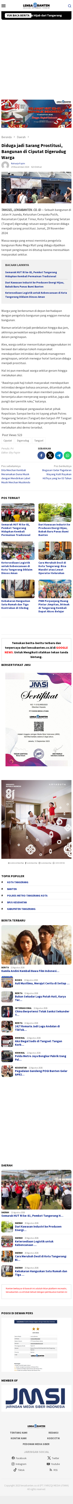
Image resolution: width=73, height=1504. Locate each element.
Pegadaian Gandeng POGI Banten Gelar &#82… (41, 1072)
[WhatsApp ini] (67, 455)
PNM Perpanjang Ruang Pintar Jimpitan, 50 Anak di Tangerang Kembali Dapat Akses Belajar (54, 606)
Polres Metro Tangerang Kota (27, 895)
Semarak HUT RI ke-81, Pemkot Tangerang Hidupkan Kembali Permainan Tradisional (15, 530)
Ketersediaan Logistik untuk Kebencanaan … (34, 1243)
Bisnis (18, 980)
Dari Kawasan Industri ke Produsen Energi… (38, 1228)
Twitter (55, 1458)
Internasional (23, 1008)
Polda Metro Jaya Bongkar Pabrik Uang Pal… (40, 1057)
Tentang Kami (18, 1432)
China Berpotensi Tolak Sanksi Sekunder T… (42, 1013)
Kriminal (20, 1038)
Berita (5, 967)
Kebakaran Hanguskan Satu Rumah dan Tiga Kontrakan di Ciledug (15, 604)
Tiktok (21, 1470)
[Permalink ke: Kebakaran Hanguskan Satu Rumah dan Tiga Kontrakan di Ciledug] (18, 589)
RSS (55, 1470)
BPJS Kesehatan (17, 902)
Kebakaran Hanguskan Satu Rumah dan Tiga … (41, 1273)
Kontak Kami (19, 1438)
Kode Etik (53, 1438)
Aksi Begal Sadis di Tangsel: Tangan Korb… (38, 1042)
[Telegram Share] (59, 455)
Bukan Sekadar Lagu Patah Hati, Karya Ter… (40, 998)
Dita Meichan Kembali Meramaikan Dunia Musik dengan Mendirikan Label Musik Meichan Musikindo (15, 474)
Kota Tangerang (17, 882)
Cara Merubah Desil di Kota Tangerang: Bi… (41, 1258)
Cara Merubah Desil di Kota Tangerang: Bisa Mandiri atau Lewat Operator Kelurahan (52, 568)
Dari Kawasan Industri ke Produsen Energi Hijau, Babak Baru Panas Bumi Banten (54, 530)
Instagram (21, 1464)
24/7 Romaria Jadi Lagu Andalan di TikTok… (37, 1028)
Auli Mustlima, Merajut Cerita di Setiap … (42, 983)
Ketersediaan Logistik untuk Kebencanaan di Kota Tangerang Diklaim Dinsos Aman (16, 568)
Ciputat (7, 440)
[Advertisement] (36, 58)
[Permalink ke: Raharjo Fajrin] (5, 165)
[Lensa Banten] (36, 5)
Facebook (21, 1458)
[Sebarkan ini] (41, 455)
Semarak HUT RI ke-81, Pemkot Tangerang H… (32, 1215)
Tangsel (38, 440)
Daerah (5, 1212)
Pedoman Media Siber (36, 1444)
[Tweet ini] (50, 455)
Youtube (55, 1464)
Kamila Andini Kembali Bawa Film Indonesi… (30, 971)
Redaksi (53, 1432)
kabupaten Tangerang (21, 909)
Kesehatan (21, 1067)
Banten (12, 889)
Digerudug (23, 440)
